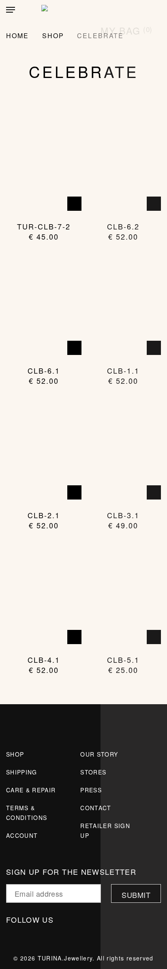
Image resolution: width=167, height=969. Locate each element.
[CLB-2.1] (43, 449)
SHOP (15, 754)
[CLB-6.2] (123, 160)
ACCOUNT (22, 835)
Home (17, 35)
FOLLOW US (31, 919)
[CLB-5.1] (123, 593)
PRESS (91, 790)
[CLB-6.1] (43, 304)
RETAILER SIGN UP (105, 830)
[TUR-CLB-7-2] (43, 160)
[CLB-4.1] (43, 593)
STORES (93, 772)
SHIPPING (21, 772)
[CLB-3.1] (123, 449)
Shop (53, 35)
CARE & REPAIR (31, 790)
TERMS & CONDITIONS (26, 813)
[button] (10, 10)
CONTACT (95, 808)
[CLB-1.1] (123, 304)
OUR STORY (99, 754)
